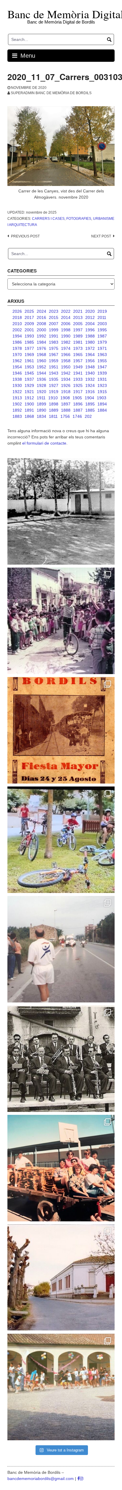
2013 (78, 317)
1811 (53, 416)
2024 (41, 311)
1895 (90, 404)
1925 (78, 385)
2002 (17, 329)
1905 (77, 397)
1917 (78, 391)
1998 (65, 329)
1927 (53, 385)
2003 (102, 323)
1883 (17, 416)
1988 (90, 336)
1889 (53, 410)
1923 (102, 385)
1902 (17, 404)
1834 (41, 416)
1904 (89, 397)
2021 (78, 311)
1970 (17, 354)
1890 (41, 410)
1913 (17, 397)
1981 (78, 342)
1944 (41, 373)
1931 (102, 379)
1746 (77, 416)
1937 (29, 379)
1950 (65, 367)
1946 (17, 373)
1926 (65, 385)
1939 (102, 373)
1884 (102, 410)
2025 (29, 311)
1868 (29, 416)
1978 (17, 348)
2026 (17, 311)
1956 (90, 360)
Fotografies (78, 219)
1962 (17, 360)
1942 (65, 373)
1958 (65, 360)
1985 (29, 342)
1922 (17, 391)
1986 (17, 342)
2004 (90, 323)
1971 (102, 348)
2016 (41, 317)
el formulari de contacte (44, 443)
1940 (90, 373)
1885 (90, 410)
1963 (102, 354)
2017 (29, 317)
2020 (90, 311)
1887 (78, 410)
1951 (53, 367)
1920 (41, 391)
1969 (29, 354)
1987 (102, 336)
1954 (17, 367)
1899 (41, 404)
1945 (29, 373)
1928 (41, 385)
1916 (90, 391)
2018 (17, 317)
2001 (29, 329)
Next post (101, 236)
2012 (90, 317)
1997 (78, 329)
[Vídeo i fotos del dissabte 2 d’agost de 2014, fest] (61, 839)
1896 (78, 404)
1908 (65, 397)
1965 (78, 354)
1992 (41, 336)
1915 (102, 391)
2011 (101, 317)
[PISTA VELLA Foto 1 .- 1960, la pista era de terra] (61, 511)
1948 (90, 367)
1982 (65, 342)
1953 (29, 367)
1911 (41, 397)
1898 (53, 404)
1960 (41, 360)
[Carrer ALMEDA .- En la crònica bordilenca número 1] (61, 1277)
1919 (53, 391)
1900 (29, 404)
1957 (78, 360)
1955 (102, 360)
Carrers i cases (48, 219)
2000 (41, 329)
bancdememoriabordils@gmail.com (41, 1478)
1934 (65, 379)
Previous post (25, 236)
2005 (78, 323)
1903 (101, 397)
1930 (17, 385)
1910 (53, 397)
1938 (17, 379)
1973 (78, 348)
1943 (53, 373)
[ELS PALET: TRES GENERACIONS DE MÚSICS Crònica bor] (61, 1058)
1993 (29, 336)
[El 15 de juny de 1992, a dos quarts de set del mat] (61, 949)
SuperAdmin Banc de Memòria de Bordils (51, 93)
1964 (90, 354)
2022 (65, 311)
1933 (78, 379)
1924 (90, 385)
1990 (65, 336)
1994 (17, 336)
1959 (53, 360)
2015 (53, 317)
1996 (90, 329)
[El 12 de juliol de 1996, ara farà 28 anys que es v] (61, 1168)
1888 (65, 410)
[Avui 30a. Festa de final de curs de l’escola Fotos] (61, 1387)
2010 (17, 323)
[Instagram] (81, 1478)
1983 (53, 342)
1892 (17, 410)
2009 (29, 323)
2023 (53, 311)
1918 (65, 391)
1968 (41, 354)
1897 (65, 404)
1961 (29, 360)
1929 (29, 385)
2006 (65, 323)
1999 (53, 329)
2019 (102, 311)
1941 (78, 373)
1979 (102, 342)
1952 (41, 367)
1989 (78, 336)
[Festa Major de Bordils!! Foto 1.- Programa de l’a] (61, 730)
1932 (90, 379)
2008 (41, 323)
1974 (65, 348)
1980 (90, 342)
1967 (53, 354)
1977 (29, 348)
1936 (41, 379)
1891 (29, 410)
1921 (29, 391)
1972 (90, 348)
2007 (53, 323)
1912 (29, 397)
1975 (53, 348)
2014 (65, 317)
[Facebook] (78, 1478)
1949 (78, 367)
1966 (65, 354)
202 (88, 416)
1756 (65, 416)
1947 (102, 367)
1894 (102, 404)
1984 (41, 342)
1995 (102, 329)
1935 (53, 379)
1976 (41, 348)
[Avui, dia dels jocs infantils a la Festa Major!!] (61, 621)
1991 (53, 336)
